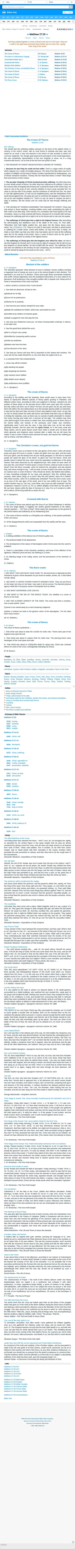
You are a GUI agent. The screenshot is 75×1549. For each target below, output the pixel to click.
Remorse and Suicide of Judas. (16, 1166)
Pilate (29, 662)
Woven (7, 684)
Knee (53, 677)
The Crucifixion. (10, 1189)
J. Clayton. (41, 74)
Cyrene (16, 669)
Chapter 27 (15, 29)
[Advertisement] (37, 123)
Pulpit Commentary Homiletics (16, 136)
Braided (20, 677)
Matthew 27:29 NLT (11, 1369)
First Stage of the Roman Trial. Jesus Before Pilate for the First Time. (31, 1121)
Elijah (23, 660)
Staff (34, 681)
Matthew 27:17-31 (11, 740)
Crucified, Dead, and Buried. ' (15, 1234)
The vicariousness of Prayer (15, 1277)
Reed (63, 679)
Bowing (13, 677)
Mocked (19, 679)
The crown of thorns (37, 392)
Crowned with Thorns (12, 62)
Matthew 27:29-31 (37, 260)
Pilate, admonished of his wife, (18, 696)
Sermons (28, 38)
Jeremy (62, 660)
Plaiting (50, 679)
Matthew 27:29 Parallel (13, 1382)
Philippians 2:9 (19, 227)
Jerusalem (50, 669)
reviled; (9, 705)
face (11, 831)
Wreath (13, 684)
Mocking (35, 679)
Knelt (13, 679)
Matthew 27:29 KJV (11, 1376)
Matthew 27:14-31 (11, 732)
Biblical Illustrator (11, 254)
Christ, (13, 736)
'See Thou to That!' (11, 927)
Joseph (7, 662)
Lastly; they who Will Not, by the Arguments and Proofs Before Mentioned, (33, 1343)
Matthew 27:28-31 (11, 811)
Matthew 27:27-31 (11, 780)
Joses (13, 662)
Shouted (21, 681)
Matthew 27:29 (37, 143)
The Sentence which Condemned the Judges (21, 881)
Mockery (27, 679)
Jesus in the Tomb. (11, 1255)
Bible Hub (8, 1398)
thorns (12, 794)
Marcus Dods (42, 59)
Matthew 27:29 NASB (12, 1374)
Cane (27, 677)
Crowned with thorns (37, 499)
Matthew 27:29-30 (11, 827)
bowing (12, 721)
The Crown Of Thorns (37, 140)
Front (38, 677)
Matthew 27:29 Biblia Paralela (15, 1384)
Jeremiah (45, 660)
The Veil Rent (9, 861)
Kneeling (67, 677)
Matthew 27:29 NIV (11, 1367)
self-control (14, 776)
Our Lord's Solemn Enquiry (14, 1053)
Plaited (43, 679)
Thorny (46, 681)
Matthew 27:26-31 (11, 757)
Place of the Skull (62, 669)
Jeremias (54, 660)
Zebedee (46, 662)
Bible (3, 29)
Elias (18, 660)
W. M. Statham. (43, 80)
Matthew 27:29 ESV (12, 1371)
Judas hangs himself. (14, 693)
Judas (18, 662)
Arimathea (8, 669)
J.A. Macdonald (43, 56)
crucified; (9, 703)
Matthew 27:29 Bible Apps (14, 1380)
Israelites (30, 660)
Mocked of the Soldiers (12, 65)
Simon (34, 662)
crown (12, 726)
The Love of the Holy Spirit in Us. (17, 1320)
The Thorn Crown (11, 80)
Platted (57, 679)
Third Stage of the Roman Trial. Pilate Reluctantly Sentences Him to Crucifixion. (35, 1144)
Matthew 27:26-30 (11, 749)
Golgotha (41, 669)
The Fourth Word (10, 967)
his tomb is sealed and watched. (18, 710)
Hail (43, 677)
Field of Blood (25, 669)
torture (12, 784)
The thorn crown (37, 567)
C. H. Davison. (43, 62)
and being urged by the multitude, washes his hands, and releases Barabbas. (36, 698)
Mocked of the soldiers (37, 264)
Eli (14, 660)
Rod (68, 679)
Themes (41, 38)
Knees (6, 679)
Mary (24, 662)
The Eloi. (7, 1076)
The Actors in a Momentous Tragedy (17, 56)
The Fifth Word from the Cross (16, 1300)
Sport (28, 681)
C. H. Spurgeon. (43, 65)
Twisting (67, 681)
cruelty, (16, 763)
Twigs (53, 681)
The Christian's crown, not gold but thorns (37, 445)
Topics (35, 38)
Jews (48, 677)
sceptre (12, 728)
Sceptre (14, 681)
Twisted (60, 681)
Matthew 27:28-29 (11, 790)
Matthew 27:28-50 (11, 819)
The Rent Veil (9, 1008)
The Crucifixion (10, 904)
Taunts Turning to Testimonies (15, 947)
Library (48, 38)
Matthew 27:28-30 (11, 798)
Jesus (68, 660)
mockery (13, 786)
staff (11, 805)
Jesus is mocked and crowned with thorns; (22, 700)
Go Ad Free (3, 1544)
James (38, 660)
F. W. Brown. (42, 77)
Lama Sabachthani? (12, 1031)
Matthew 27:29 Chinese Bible (15, 1387)
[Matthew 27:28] (2, 691)
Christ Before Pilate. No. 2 (13, 59)
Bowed (6, 677)
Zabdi (40, 662)
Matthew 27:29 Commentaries (16, 1395)
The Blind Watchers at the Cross (16, 838)
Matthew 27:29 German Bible (15, 1391)
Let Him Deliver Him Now (14, 988)
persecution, (18, 765)
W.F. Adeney (42, 54)
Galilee (34, 669)
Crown (32, 677)
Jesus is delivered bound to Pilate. (19, 691)
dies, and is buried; (13, 707)
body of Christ (15, 807)
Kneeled (59, 677)
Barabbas (8, 660)
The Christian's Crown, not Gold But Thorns (20, 68)
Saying (6, 681)
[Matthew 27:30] (72, 691)
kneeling (12, 724)
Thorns (39, 681)
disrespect (13, 745)
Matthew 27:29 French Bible (15, 1389)
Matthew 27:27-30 (11, 769)
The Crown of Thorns (12, 54)
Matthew (8, 29)
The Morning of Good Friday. (15, 1212)
